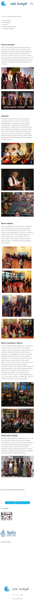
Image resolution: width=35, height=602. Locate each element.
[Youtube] (21, 594)
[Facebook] (13, 594)
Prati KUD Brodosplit (23, 502)
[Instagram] (17, 594)
